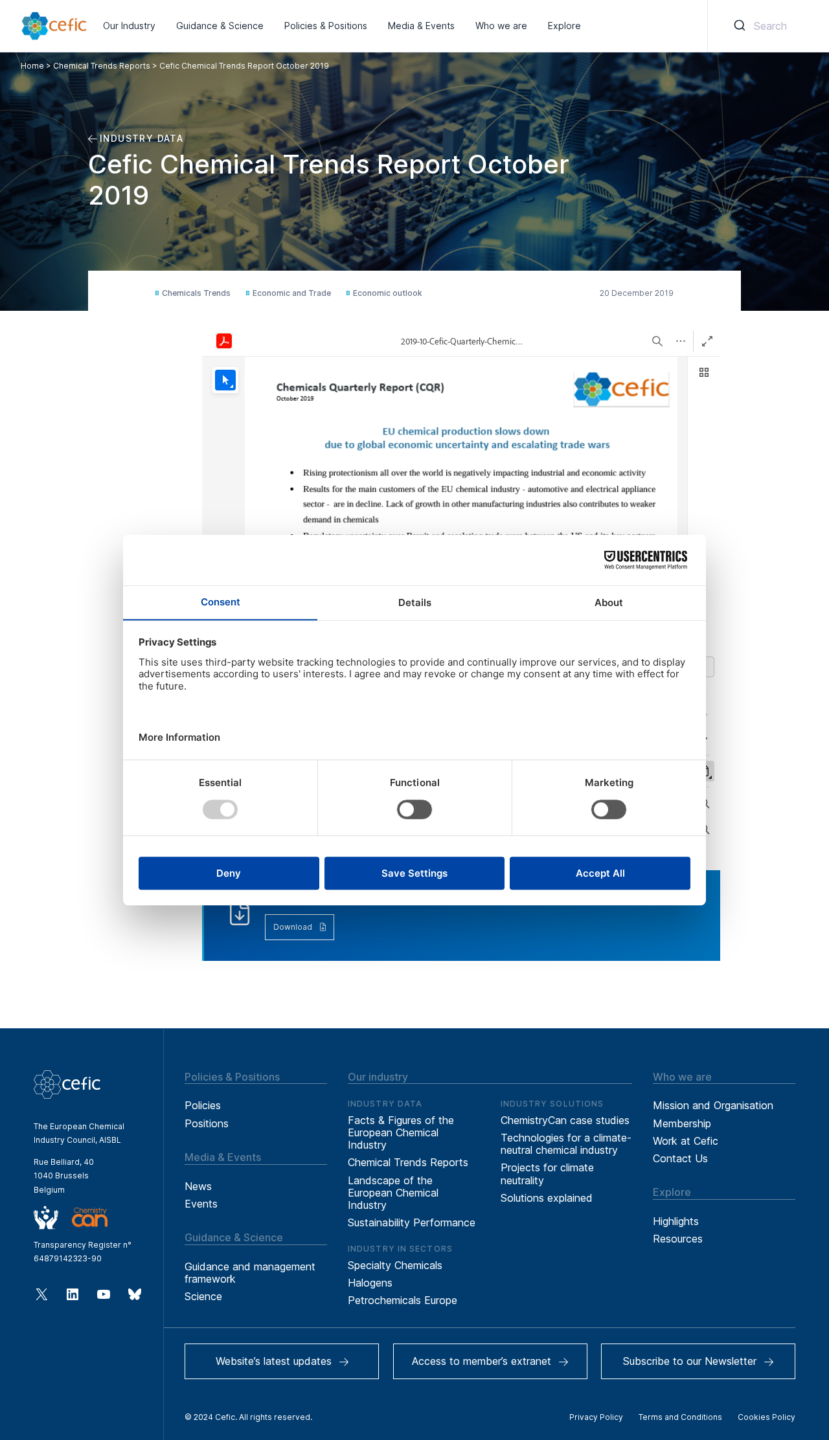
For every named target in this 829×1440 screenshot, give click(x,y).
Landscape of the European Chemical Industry (393, 1192)
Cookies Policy (766, 1417)
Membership (682, 1123)
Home (32, 66)
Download (292, 927)
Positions (207, 1123)
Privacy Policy (596, 1417)
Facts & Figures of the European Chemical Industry (401, 1132)
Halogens (370, 1282)
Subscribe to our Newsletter (689, 1361)
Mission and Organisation (713, 1105)
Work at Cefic (685, 1140)
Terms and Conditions (680, 1417)
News (198, 1186)
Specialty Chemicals (395, 1265)
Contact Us (680, 1158)
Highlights (676, 1221)
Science (203, 1296)
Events (201, 1203)
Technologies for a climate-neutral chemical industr (566, 1143)
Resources (678, 1238)
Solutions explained (547, 1197)
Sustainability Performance (411, 1222)
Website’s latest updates (274, 1361)
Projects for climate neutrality (547, 1173)
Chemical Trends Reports (101, 66)
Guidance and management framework (250, 1272)
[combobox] (758, 26)
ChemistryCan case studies (565, 1120)
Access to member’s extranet (481, 1361)
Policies (203, 1105)
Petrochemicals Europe (402, 1300)
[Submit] (738, 26)
